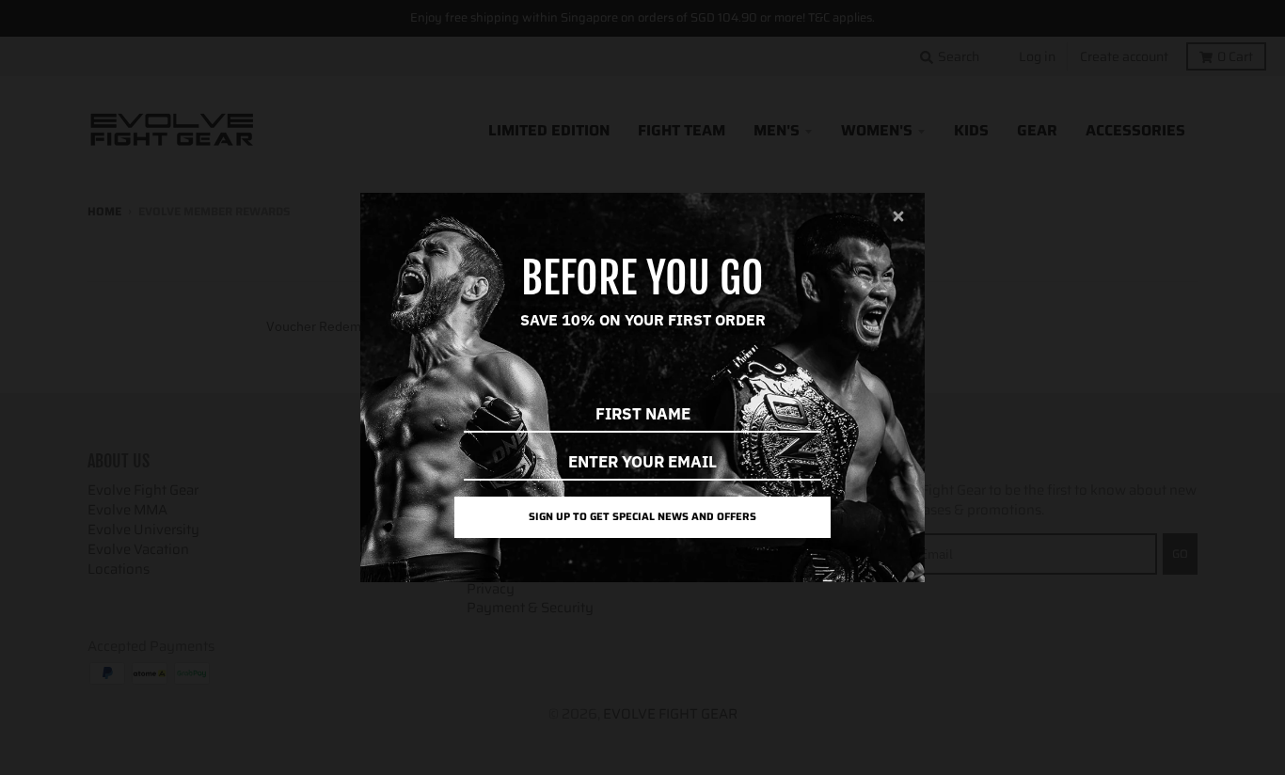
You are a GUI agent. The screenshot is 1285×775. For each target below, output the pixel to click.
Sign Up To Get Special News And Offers (642, 516)
